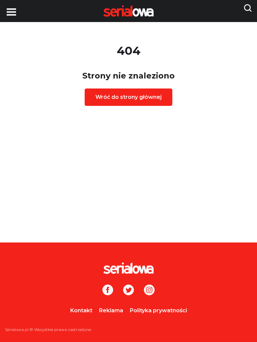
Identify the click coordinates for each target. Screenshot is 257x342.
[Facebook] (107, 291)
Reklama (111, 310)
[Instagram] (149, 291)
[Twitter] (128, 291)
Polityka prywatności (158, 310)
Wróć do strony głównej (128, 97)
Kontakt (81, 310)
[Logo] (128, 268)
